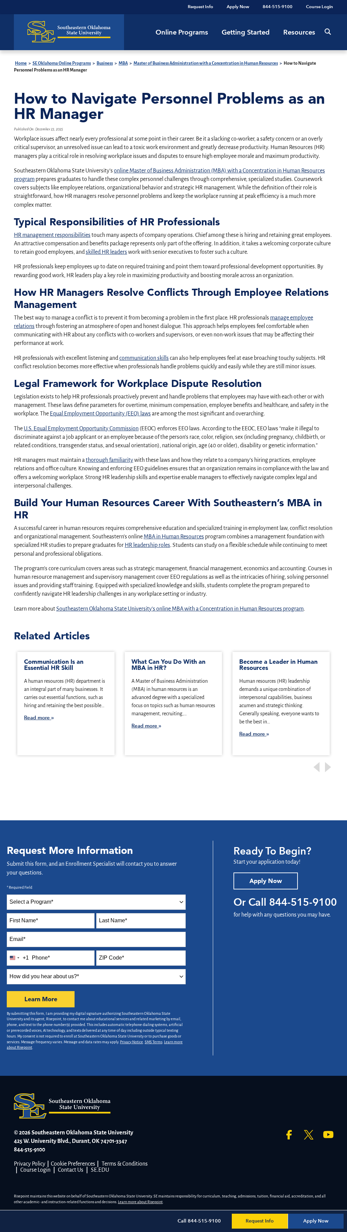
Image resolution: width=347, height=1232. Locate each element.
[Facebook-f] (289, 1134)
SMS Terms (153, 1042)
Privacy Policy (29, 1164)
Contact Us (70, 1170)
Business (105, 63)
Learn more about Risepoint (140, 1202)
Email (17, 939)
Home (21, 63)
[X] (308, 1134)
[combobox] (96, 902)
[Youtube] (328, 1134)
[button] (327, 31)
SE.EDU (100, 1170)
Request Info (260, 1221)
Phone (41, 958)
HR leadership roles (147, 545)
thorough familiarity (109, 460)
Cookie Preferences (73, 1164)
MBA (123, 63)
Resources (299, 32)
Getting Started (246, 32)
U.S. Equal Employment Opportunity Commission (81, 429)
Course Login (35, 1170)
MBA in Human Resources (174, 537)
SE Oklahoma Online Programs (62, 63)
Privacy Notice (131, 1042)
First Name (23, 920)
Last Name (113, 920)
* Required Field (19, 887)
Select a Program (31, 902)
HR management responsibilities (52, 235)
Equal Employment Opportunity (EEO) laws (100, 414)
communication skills (144, 358)
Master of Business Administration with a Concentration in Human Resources (206, 63)
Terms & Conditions (125, 1164)
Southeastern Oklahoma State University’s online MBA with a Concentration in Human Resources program (180, 609)
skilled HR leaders (106, 252)
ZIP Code (111, 958)
